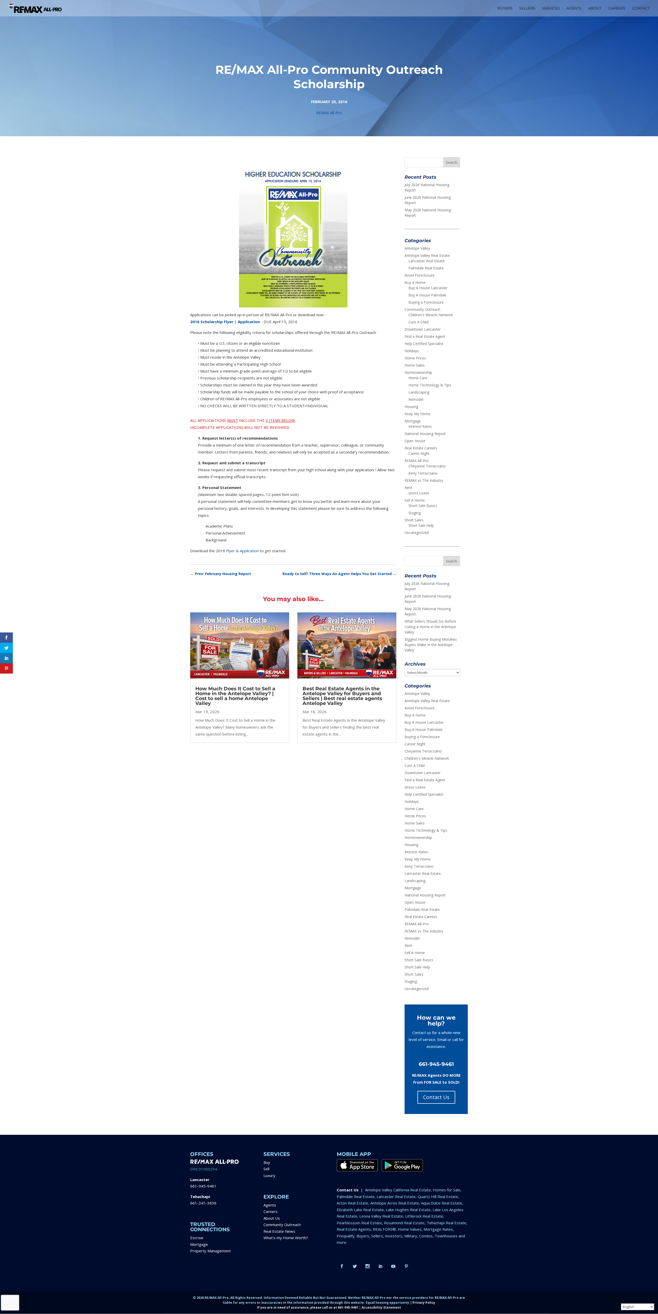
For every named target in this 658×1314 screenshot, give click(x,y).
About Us (271, 1218)
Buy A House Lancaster (427, 287)
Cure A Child (418, 322)
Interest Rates (420, 426)
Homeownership (418, 372)
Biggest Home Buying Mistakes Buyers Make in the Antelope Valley (431, 645)
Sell (266, 1168)
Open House (415, 440)
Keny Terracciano (422, 473)
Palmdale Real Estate (426, 268)
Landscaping (418, 392)
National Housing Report (425, 433)
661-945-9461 (203, 1186)
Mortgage (413, 421)
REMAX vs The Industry (424, 480)
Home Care (417, 377)
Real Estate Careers (421, 448)
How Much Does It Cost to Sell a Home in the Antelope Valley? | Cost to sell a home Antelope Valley (235, 696)
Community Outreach (422, 309)
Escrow (196, 1237)
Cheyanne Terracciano (427, 466)
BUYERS (505, 8)
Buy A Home (415, 282)
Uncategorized (417, 532)
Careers (270, 1211)
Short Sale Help (421, 525)
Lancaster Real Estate (426, 260)
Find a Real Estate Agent (425, 336)
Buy (266, 1162)
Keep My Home (418, 413)
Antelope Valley (417, 248)
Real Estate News (279, 1231)
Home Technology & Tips (429, 385)
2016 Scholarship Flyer (211, 321)
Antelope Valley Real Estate (427, 255)
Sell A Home (415, 500)
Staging (414, 512)
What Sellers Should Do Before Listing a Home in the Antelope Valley (430, 627)
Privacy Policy (424, 1302)
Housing (411, 406)
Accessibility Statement (381, 1307)
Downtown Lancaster (423, 329)
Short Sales (414, 520)
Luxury (269, 1175)
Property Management (210, 1250)
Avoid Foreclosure (420, 275)
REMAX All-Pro (329, 112)
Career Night (418, 453)
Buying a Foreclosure (426, 302)
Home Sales (415, 365)
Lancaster (199, 1179)
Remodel (415, 399)
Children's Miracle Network (430, 314)
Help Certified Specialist (424, 343)
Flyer (230, 550)
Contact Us (436, 1097)
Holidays (412, 350)
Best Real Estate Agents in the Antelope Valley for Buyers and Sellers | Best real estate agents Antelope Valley (342, 696)
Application (249, 550)
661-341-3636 (203, 1203)
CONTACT (641, 8)
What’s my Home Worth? (285, 1237)
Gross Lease (418, 493)
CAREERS (616, 8)
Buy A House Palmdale (427, 295)
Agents (269, 1205)
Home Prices (415, 358)
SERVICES (551, 8)
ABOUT (594, 8)
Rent (408, 487)
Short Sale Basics (422, 505)
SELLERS (527, 8)
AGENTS (573, 8)
